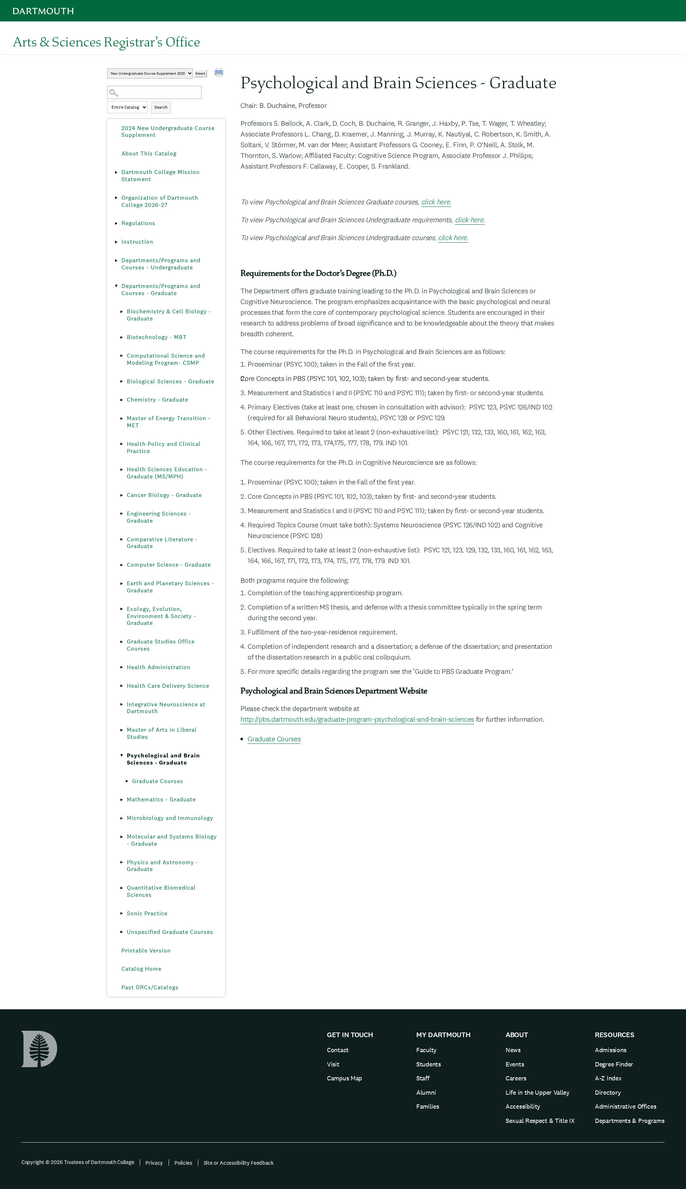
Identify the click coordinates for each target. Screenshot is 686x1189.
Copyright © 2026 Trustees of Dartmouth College (77, 1162)
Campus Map (344, 1078)
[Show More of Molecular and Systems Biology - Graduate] (121, 836)
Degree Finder (614, 1064)
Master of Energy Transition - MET (168, 421)
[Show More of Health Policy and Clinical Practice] (121, 444)
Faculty (426, 1050)
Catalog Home (141, 968)
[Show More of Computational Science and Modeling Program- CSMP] (121, 355)
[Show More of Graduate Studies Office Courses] (121, 641)
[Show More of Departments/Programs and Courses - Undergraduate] (116, 260)
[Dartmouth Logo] (43, 11)
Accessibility (523, 1106)
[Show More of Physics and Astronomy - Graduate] (121, 862)
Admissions (610, 1050)
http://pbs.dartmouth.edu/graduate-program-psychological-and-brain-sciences (357, 719)
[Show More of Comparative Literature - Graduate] (121, 539)
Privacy (154, 1162)
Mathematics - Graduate (161, 799)
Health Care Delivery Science (168, 686)
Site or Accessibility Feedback (239, 1162)
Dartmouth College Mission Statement (160, 175)
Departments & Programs (629, 1120)
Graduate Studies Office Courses (161, 645)
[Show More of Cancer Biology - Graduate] (121, 495)
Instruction (137, 241)
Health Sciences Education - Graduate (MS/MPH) (167, 473)
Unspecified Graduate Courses (170, 932)
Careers (516, 1078)
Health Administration (158, 667)
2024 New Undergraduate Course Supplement (168, 131)
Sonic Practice (147, 913)
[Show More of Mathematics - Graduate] (121, 799)
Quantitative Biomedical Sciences (161, 891)
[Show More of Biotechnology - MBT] (121, 337)
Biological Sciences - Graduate (170, 381)
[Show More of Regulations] (116, 223)
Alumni (426, 1092)
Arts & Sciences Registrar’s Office (106, 41)
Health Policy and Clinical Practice (164, 447)
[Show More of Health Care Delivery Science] (121, 686)
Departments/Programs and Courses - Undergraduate (160, 264)
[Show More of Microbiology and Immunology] (121, 818)
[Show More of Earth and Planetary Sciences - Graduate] (121, 583)
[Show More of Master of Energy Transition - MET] (121, 418)
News (513, 1050)
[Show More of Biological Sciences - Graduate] (121, 381)
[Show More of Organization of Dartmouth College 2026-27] (116, 198)
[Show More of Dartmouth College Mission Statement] (116, 172)
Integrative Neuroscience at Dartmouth (166, 708)
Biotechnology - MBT (157, 337)
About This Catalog (149, 153)
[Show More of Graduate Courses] (126, 781)
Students (428, 1064)
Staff (422, 1078)
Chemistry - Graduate (157, 399)
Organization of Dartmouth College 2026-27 (159, 201)
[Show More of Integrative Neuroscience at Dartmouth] (121, 704)
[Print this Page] (219, 73)
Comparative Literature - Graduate (162, 543)
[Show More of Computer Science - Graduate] (121, 564)
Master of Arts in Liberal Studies (162, 733)
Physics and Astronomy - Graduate (162, 866)
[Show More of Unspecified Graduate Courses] (121, 932)
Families (427, 1106)
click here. (436, 202)
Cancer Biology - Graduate (164, 495)
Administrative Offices (625, 1106)
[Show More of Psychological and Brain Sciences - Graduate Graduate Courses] (121, 755)
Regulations (138, 223)
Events (515, 1064)
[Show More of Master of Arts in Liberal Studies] (121, 729)
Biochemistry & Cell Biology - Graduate (169, 315)
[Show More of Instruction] (116, 241)
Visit (333, 1064)
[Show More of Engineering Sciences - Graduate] (121, 513)
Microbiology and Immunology (170, 818)
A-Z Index (608, 1078)
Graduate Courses (157, 781)
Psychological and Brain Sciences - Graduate (163, 759)
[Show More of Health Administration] (121, 667)
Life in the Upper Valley (538, 1092)
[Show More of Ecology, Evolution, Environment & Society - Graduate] (121, 609)
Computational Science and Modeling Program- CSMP (166, 359)
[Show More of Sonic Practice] (121, 913)
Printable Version (146, 950)
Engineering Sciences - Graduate (159, 517)
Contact (338, 1050)
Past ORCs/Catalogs (150, 987)
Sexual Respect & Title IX (540, 1120)
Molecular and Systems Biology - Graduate (172, 840)
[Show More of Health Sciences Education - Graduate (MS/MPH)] (121, 469)
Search (161, 107)
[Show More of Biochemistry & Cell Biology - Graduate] (121, 311)
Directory (608, 1092)
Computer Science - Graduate (169, 564)
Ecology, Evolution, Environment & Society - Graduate (161, 616)
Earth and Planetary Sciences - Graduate (170, 586)
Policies (183, 1162)
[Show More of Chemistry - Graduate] (121, 399)
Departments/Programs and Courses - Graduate (160, 289)
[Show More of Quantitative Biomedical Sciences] (121, 887)
